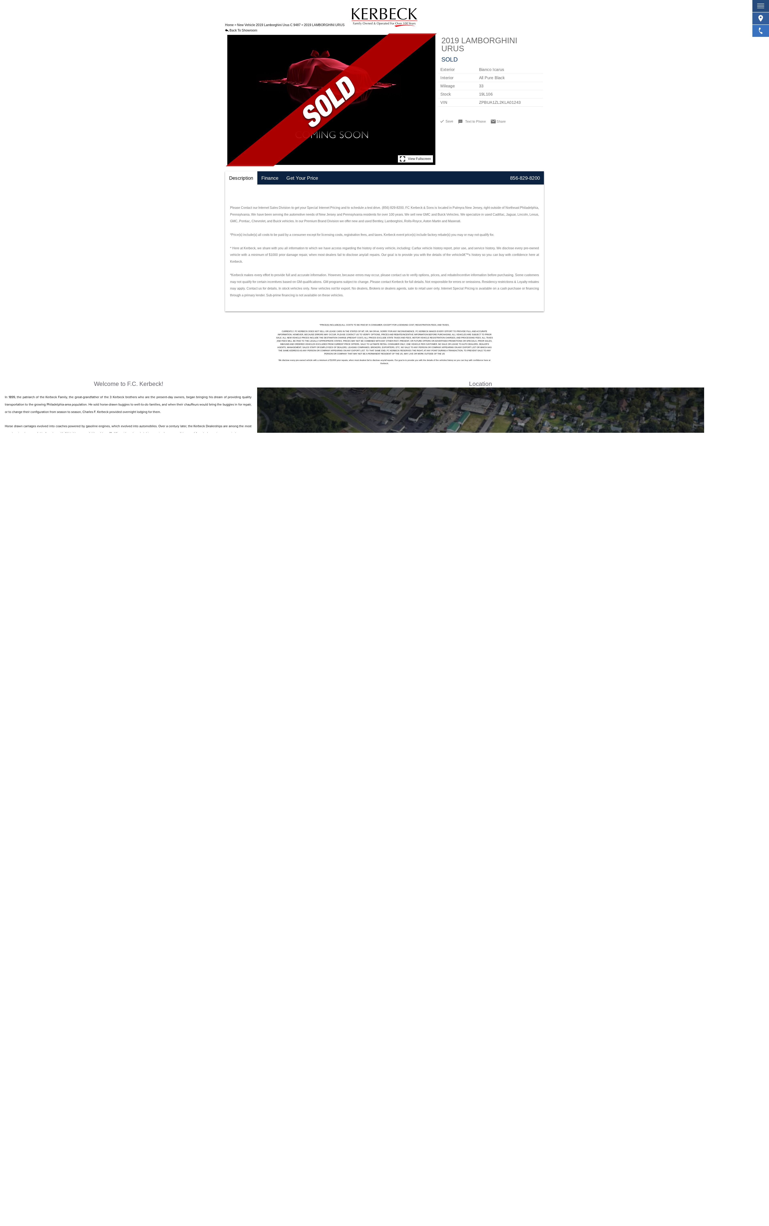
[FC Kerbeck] (384, 17)
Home (229, 25)
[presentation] (241, 178)
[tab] (241, 178)
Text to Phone (475, 121)
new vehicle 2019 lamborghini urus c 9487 (269, 25)
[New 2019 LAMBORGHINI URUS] (331, 100)
